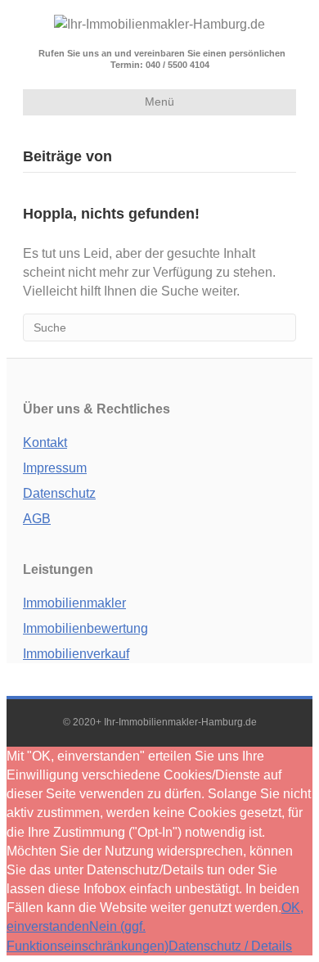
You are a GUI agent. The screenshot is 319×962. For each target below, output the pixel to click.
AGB (37, 519)
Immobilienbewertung (85, 628)
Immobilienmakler (74, 603)
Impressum (55, 468)
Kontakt (45, 442)
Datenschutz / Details (230, 946)
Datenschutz (59, 493)
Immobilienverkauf (76, 654)
